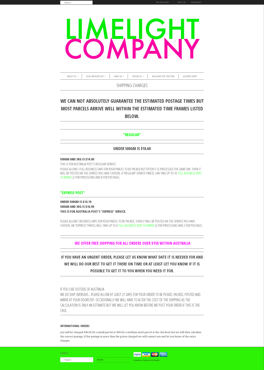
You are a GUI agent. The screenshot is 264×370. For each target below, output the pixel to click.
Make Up (119, 76)
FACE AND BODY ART (96, 76)
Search (100, 360)
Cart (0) (181, 2)
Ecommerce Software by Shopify (147, 360)
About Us (72, 76)
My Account (162, 2)
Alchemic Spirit (190, 76)
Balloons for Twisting (163, 76)
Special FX (138, 76)
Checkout (196, 2)
